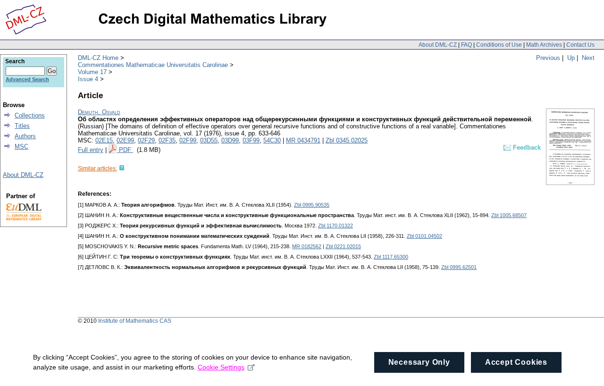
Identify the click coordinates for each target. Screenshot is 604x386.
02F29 (146, 140)
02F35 (167, 140)
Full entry (90, 149)
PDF (126, 149)
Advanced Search (27, 79)
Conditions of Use (499, 45)
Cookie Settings (221, 367)
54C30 (272, 140)
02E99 (125, 140)
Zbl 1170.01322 (335, 225)
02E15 (104, 140)
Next (588, 57)
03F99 (251, 140)
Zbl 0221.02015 (343, 246)
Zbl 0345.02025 (347, 140)
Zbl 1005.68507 (509, 215)
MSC (21, 146)
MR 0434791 (303, 140)
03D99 (230, 140)
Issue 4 (88, 79)
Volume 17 (92, 72)
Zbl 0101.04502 (424, 236)
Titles (22, 125)
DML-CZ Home (98, 57)
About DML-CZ (438, 45)
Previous (548, 57)
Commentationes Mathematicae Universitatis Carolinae (153, 64)
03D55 (209, 140)
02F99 (187, 140)
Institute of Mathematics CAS (134, 321)
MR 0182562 (306, 246)
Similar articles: (97, 168)
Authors (25, 136)
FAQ (466, 45)
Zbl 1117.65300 (391, 257)
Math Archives (544, 45)
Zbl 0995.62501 (459, 267)
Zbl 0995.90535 (311, 205)
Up (571, 57)
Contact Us (580, 45)
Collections (30, 115)
